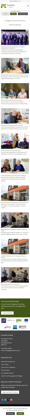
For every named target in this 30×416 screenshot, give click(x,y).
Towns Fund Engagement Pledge (11, 376)
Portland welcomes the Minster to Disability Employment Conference (13, 47)
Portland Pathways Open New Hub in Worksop (13, 175)
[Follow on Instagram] (5, 400)
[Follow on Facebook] (2, 400)
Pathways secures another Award (10, 284)
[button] (28, 6)
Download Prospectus (8, 361)
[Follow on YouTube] (11, 400)
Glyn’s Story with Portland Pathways (10, 150)
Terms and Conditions (8, 367)
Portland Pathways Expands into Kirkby (11, 100)
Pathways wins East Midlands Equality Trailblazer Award (14, 230)
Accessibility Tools (15, 1)
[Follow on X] (8, 400)
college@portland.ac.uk (12, 350)
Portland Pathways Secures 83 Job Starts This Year (15, 75)
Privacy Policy (5, 370)
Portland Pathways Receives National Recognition (14, 202)
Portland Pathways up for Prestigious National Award (13, 256)
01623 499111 (16, 11)
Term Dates (5, 364)
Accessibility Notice (7, 373)
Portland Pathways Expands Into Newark (12, 125)
